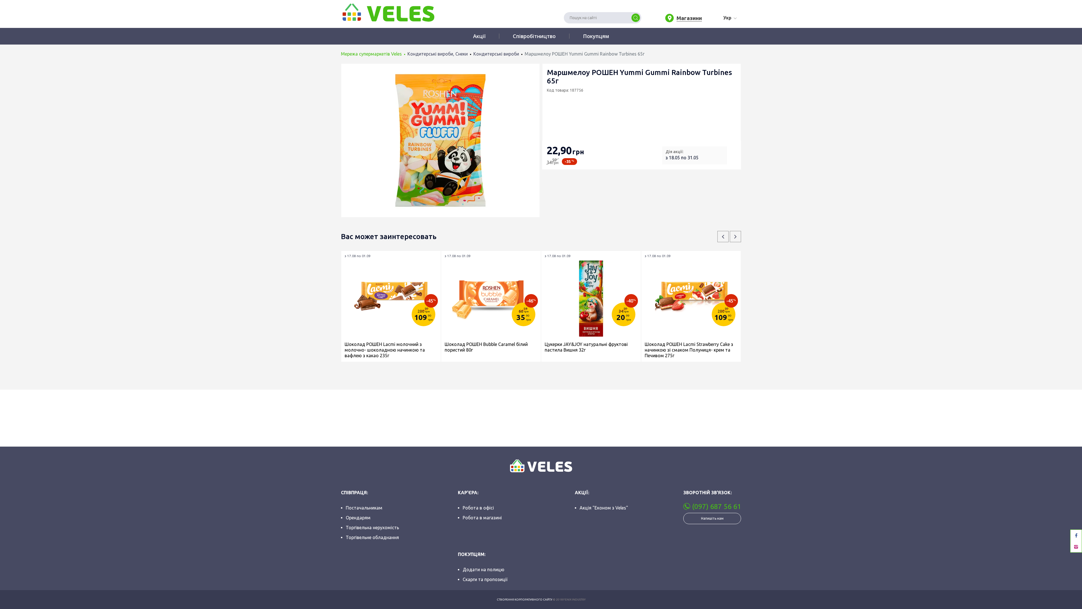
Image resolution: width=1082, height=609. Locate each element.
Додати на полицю (483, 569)
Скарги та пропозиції (485, 579)
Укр (727, 17)
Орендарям (358, 517)
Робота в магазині (482, 517)
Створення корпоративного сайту (524, 599)
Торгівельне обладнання (372, 537)
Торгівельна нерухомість (372, 527)
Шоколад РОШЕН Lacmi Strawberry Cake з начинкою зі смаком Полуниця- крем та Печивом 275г (689, 350)
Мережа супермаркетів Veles (371, 53)
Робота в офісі (478, 507)
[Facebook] (1076, 535)
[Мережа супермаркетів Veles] (387, 12)
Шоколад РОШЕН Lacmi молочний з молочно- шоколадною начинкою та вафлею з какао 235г (385, 350)
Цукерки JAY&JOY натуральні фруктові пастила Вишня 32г (586, 347)
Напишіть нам (712, 518)
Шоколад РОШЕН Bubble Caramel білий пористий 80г (486, 347)
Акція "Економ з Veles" (604, 507)
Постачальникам (364, 507)
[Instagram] (1076, 546)
